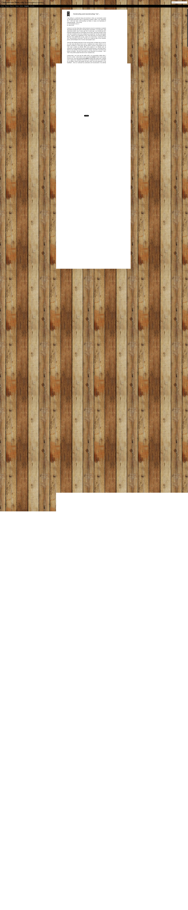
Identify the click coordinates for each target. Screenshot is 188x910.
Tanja (72, 133)
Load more (86, 255)
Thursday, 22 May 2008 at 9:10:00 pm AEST (86, 190)
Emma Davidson (75, 171)
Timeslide (32, 6)
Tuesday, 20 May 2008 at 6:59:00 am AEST (83, 133)
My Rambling (88, 113)
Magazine (12, 6)
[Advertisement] (114, 35)
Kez (72, 141)
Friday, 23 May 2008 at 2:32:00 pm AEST (88, 206)
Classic (2, 6)
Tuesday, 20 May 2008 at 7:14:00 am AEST (82, 141)
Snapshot (26, 6)
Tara (72, 225)
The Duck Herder (75, 206)
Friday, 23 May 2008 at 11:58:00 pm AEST (83, 225)
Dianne (72, 149)
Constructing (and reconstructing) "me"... (86, 14)
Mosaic (17, 6)
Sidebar (21, 6)
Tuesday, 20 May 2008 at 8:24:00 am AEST (84, 149)
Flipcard (7, 6)
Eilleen (92, 111)
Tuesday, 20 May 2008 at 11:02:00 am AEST (88, 171)
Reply (72, 137)
